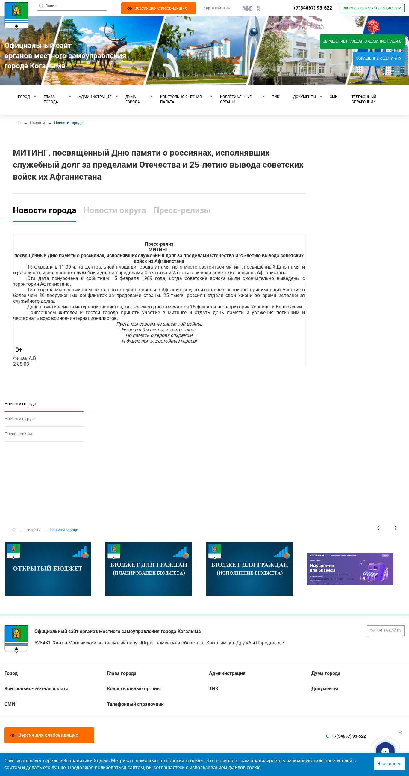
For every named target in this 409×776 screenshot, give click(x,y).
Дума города (132, 99)
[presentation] (378, 527)
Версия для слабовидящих (48, 735)
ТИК (275, 97)
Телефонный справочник (364, 99)
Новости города (44, 210)
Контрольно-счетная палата (181, 99)
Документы (304, 97)
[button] (385, 751)
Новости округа (115, 210)
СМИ (334, 97)
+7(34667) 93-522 (312, 8)
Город (24, 97)
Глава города (51, 99)
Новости (37, 122)
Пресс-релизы (182, 210)
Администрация (95, 97)
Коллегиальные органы (236, 99)
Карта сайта (388, 630)
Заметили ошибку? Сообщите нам (372, 8)
